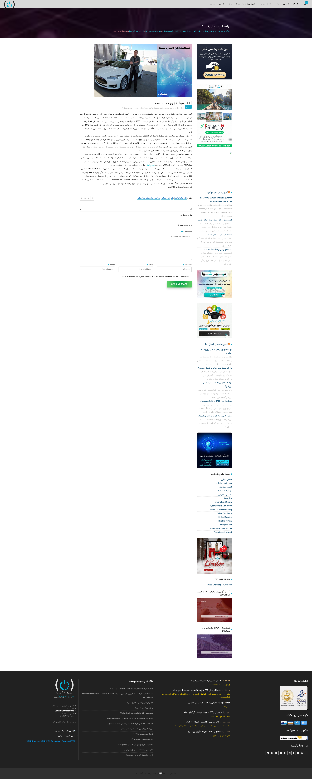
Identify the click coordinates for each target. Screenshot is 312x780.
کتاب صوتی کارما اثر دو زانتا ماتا (220, 234)
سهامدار (157, 198)
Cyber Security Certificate (221, 505)
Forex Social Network (223, 532)
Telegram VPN (226, 524)
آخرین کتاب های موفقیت (217, 192)
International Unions (223, 502)
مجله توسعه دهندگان (153, 31)
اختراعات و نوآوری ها (136, 31)
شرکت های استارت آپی (145, 198)
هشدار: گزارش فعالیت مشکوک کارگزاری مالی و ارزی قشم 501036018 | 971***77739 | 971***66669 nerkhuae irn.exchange (117, 696)
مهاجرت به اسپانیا (225, 490)
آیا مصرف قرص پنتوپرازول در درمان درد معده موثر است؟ (135, 744)
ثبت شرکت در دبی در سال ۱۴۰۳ (143, 734)
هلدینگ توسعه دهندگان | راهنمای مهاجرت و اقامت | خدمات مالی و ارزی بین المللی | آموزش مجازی (197, 31)
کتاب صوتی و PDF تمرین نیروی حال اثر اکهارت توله (204, 712)
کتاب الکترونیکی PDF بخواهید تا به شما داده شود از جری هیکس (196, 690)
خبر (172, 198)
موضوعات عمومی (140, 108)
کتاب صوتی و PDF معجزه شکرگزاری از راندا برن (201, 721)
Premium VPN (38, 741)
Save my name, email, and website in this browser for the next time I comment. (155, 276)
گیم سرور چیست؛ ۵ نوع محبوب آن (142, 739)
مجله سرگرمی (152, 108)
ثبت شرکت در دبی (225, 494)
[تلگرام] (281, 753)
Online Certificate (224, 513)
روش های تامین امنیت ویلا (144, 708)
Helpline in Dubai (225, 520)
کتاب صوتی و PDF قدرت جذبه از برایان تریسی (214, 219)
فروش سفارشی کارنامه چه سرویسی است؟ (139, 755)
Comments (128, 108)
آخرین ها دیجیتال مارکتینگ (216, 344)
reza (228, 702)
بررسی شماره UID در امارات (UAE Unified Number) (136, 713)
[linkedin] (267, 753)
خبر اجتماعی (165, 198)
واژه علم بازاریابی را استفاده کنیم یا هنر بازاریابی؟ (205, 702)
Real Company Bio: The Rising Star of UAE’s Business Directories (130, 718)
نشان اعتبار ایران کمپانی (66, 735)
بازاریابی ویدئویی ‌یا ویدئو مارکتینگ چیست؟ (215, 368)
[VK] (276, 753)
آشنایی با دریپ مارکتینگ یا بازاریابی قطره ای (215, 415)
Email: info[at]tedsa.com (64, 710)
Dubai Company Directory (221, 509)
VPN (29, 741)
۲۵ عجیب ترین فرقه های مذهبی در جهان (206, 680)
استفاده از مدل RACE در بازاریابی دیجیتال (216, 401)
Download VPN (68, 741)
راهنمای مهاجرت (225, 486)
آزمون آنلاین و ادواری (224, 483)
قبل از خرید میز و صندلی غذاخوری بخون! (140, 703)
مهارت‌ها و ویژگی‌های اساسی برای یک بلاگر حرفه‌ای (137, 729)
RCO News (227, 584)
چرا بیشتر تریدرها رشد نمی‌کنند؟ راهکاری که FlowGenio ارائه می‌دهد (131, 688)
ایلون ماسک (182, 198)
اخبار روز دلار (227, 498)
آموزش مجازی (226, 479)
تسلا (176, 198)
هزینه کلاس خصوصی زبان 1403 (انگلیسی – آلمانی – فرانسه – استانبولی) (130, 723)
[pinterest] (272, 753)
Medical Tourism (225, 517)
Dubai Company (214, 584)
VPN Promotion (53, 741)
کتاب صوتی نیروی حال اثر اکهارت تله (218, 249)
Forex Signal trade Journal (221, 528)
